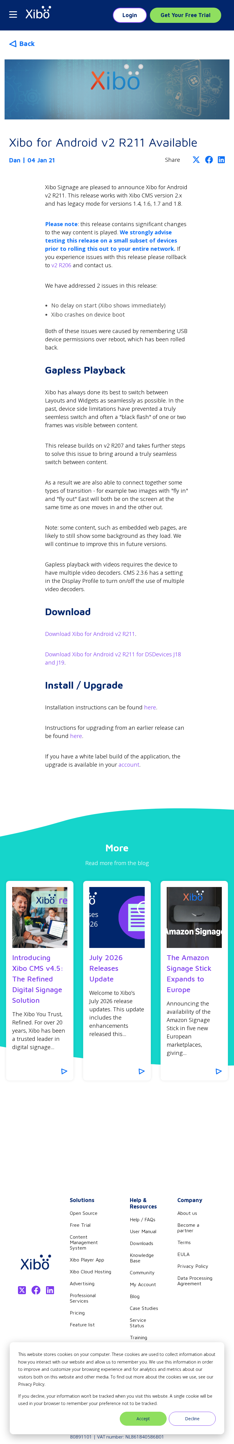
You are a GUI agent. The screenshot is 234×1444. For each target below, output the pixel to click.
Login (129, 15)
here (150, 707)
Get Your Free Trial (186, 15)
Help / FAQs (142, 1219)
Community (142, 1272)
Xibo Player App (87, 1259)
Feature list (82, 1324)
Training (138, 1337)
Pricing (77, 1312)
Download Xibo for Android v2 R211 (90, 633)
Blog (135, 1296)
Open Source (84, 1213)
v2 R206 (61, 265)
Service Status (138, 1322)
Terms (184, 1242)
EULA (183, 1254)
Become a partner (188, 1227)
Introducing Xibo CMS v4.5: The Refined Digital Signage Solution (37, 978)
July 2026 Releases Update (106, 968)
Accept (143, 1418)
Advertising (82, 1283)
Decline (192, 1418)
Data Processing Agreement (194, 1280)
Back (27, 44)
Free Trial (80, 1225)
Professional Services (83, 1298)
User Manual (143, 1231)
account (129, 764)
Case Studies (144, 1308)
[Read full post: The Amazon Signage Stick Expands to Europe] (194, 917)
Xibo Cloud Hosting (90, 1271)
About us (187, 1213)
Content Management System (84, 1242)
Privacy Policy (192, 1266)
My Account (143, 1284)
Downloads (141, 1243)
